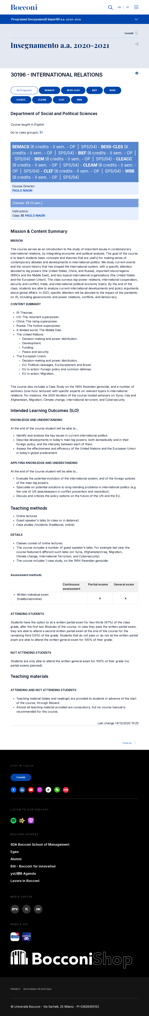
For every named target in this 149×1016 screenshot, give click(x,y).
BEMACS (49, 90)
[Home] (24, 7)
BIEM (112, 90)
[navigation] (74, 19)
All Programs (24, 90)
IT (127, 7)
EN (119, 7)
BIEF (94, 90)
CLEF (61, 99)
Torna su (127, 743)
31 (41, 132)
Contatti (128, 33)
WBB (79, 99)
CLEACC (20, 99)
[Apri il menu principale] (136, 7)
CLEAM (42, 99)
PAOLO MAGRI (22, 190)
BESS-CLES (73, 90)
